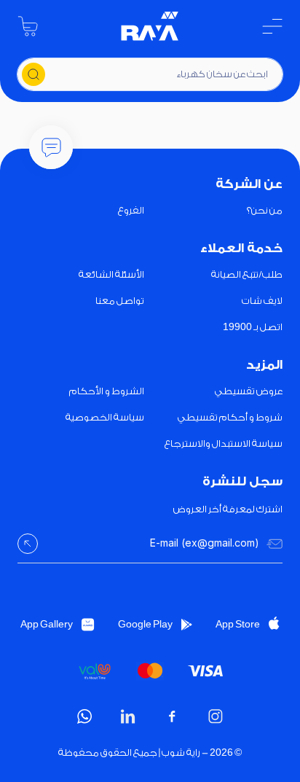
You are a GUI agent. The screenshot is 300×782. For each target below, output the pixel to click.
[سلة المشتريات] (27, 26)
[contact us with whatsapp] (51, 147)
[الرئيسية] (150, 26)
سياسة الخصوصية (105, 417)
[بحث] (33, 74)
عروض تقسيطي (249, 391)
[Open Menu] (272, 26)
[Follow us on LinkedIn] (128, 716)
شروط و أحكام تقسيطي (230, 417)
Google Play (145, 624)
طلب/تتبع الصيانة (247, 274)
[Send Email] (27, 543)
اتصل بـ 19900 (253, 326)
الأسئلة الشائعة (111, 274)
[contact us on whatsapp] (84, 716)
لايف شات (262, 300)
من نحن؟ (265, 210)
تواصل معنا (119, 300)
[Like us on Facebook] (172, 716)
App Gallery (46, 624)
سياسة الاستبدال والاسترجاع (224, 443)
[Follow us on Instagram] (215, 716)
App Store (238, 624)
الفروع (131, 210)
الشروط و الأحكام (106, 391)
